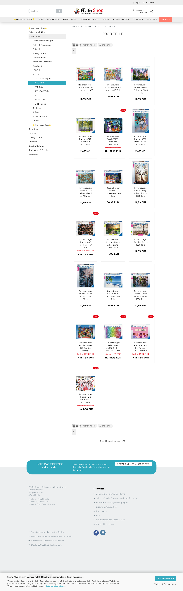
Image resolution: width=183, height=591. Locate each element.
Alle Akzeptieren (165, 578)
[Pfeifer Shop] (88, 11)
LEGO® (105, 19)
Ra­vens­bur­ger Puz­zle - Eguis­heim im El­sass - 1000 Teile (140, 295)
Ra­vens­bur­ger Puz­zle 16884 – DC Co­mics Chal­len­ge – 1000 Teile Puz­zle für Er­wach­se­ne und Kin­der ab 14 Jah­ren (85, 346)
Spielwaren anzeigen (43, 40)
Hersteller (33, 154)
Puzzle (36, 74)
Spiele (36, 112)
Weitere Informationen (165, 584)
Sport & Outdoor (41, 116)
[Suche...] (59, 11)
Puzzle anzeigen (43, 78)
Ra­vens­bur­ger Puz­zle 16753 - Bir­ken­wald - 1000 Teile (85, 140)
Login (137, 3)
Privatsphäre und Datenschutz (110, 520)
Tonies (36, 120)
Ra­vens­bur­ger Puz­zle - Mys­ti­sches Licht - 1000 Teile (113, 243)
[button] (73, 45)
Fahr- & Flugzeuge (42, 45)
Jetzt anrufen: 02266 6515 (133, 464)
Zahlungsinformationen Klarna (110, 494)
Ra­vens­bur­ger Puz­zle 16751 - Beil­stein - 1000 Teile (141, 89)
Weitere (152, 19)
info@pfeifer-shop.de (45, 504)
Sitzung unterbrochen (106, 507)
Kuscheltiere (39, 66)
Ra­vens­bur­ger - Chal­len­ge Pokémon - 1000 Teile (113, 87)
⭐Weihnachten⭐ (24, 19)
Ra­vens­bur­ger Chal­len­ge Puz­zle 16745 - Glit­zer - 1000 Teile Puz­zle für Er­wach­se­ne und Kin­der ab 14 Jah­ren (113, 346)
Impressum (101, 511)
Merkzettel (149, 3)
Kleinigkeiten (121, 19)
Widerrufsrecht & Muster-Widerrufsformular (116, 498)
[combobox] (88, 45)
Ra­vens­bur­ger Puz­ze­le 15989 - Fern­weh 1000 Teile (113, 295)
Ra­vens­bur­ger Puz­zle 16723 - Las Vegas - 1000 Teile (113, 192)
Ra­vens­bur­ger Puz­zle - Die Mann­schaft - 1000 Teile (85, 398)
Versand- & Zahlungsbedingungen (112, 502)
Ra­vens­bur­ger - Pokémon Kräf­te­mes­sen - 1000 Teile (85, 89)
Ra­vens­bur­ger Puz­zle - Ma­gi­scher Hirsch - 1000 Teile (140, 192)
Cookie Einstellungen (106, 524)
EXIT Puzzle (40, 104)
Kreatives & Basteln (42, 61)
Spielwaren (69, 19)
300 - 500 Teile (42, 91)
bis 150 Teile (40, 99)
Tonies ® (138, 19)
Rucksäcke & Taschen (39, 150)
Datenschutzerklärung (56, 586)
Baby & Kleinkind (49, 19)
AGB (98, 515)
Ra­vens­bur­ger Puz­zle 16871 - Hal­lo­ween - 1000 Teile (113, 140)
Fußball (36, 49)
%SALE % (165, 19)
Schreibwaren (89, 19)
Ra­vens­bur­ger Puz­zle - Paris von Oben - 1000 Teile (85, 295)
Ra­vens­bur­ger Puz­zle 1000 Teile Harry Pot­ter (85, 243)
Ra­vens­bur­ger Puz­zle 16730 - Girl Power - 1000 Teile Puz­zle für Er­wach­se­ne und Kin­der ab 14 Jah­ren (140, 346)
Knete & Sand (39, 57)
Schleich (37, 108)
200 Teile (39, 87)
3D (36, 95)
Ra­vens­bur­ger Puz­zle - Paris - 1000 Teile (140, 242)
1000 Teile (39, 82)
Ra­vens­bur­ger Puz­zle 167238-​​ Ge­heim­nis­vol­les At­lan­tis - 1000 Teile (85, 192)
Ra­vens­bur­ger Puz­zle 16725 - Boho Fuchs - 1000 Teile (140, 140)
